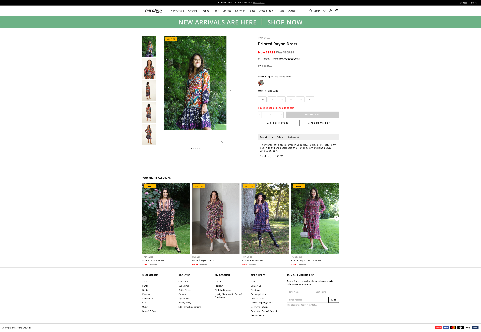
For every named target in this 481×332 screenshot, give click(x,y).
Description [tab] (266, 137)
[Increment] (282, 115)
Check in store (279, 123)
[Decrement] (260, 115)
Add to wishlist (320, 123)
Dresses (227, 10)
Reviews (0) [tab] (293, 137)
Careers (182, 294)
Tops (216, 10)
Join (333, 299)
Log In (218, 281)
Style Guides (184, 298)
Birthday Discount (223, 290)
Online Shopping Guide (262, 302)
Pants (252, 10)
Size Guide (273, 90)
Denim (145, 290)
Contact (463, 2)
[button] (230, 91)
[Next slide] (336, 218)
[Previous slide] (144, 218)
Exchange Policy (258, 294)
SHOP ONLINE (150, 275)
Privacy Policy (184, 302)
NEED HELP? (258, 275)
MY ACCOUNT (222, 275)
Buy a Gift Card (149, 311)
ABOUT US (184, 275)
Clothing (192, 10)
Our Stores (183, 285)
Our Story (183, 281)
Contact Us (256, 285)
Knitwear (240, 10)
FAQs (253, 281)
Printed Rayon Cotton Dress (306, 260)
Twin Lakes (147, 256)
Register (219, 285)
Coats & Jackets (267, 10)
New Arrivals (177, 10)
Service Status (257, 315)
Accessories (147, 298)
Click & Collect (257, 298)
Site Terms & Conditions (189, 307)
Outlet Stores (184, 290)
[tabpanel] (298, 150)
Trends (205, 10)
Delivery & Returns (259, 307)
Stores (474, 2)
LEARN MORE (259, 3)
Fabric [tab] (280, 137)
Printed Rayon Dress (153, 260)
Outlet (291, 10)
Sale (282, 10)
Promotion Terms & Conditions (265, 311)
